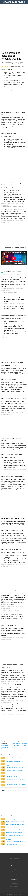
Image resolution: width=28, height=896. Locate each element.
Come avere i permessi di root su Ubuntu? (15, 781)
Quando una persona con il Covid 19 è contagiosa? (14, 838)
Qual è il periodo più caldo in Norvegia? (15, 835)
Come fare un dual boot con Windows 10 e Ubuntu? (15, 764)
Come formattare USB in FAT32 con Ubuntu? (16, 784)
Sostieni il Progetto (14, 886)
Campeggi (14, 871)
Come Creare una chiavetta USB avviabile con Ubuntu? (15, 773)
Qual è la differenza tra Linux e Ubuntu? (15, 770)
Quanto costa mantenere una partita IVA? (15, 821)
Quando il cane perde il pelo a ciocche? (15, 824)
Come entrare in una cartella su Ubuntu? (15, 767)
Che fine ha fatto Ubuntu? (12, 776)
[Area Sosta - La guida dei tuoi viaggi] (14, 3)
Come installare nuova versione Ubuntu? (15, 761)
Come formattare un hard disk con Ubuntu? (16, 779)
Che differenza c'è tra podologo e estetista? (16, 841)
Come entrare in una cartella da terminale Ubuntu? (15, 758)
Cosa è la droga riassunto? (12, 844)
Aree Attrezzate (14, 874)
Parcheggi (14, 868)
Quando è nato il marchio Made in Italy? (15, 829)
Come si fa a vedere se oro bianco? (4, 747)
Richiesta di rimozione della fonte (8, 88)
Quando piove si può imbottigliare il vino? (15, 827)
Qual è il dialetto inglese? (11, 819)
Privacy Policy (14, 889)
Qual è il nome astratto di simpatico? (14, 832)
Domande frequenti (14, 883)
